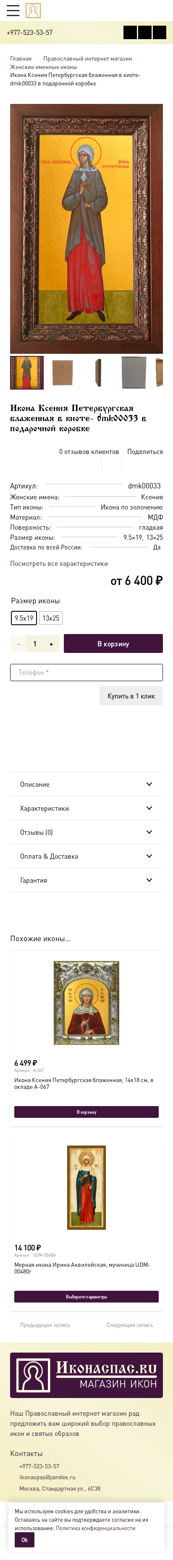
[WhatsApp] (145, 32)
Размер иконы (35, 600)
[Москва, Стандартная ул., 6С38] (14, 1488)
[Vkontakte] (130, 32)
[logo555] (33, 10)
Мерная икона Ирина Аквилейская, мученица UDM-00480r (82, 1267)
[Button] (162, 10)
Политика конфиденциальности (96, 1527)
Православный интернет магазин (87, 58)
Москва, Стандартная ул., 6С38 (59, 1488)
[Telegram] (159, 32)
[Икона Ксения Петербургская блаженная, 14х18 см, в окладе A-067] (86, 1003)
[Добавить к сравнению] (156, 464)
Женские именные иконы (43, 66)
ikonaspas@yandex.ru (47, 1476)
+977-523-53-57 (39, 1466)
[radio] (24, 618)
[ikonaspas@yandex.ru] (14, 1477)
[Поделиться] (91, 464)
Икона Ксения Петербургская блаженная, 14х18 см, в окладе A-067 (84, 1083)
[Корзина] (146, 10)
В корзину (113, 643)
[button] (13, 10)
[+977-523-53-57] (14, 1465)
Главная (20, 58)
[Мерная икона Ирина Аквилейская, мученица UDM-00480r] (86, 1188)
